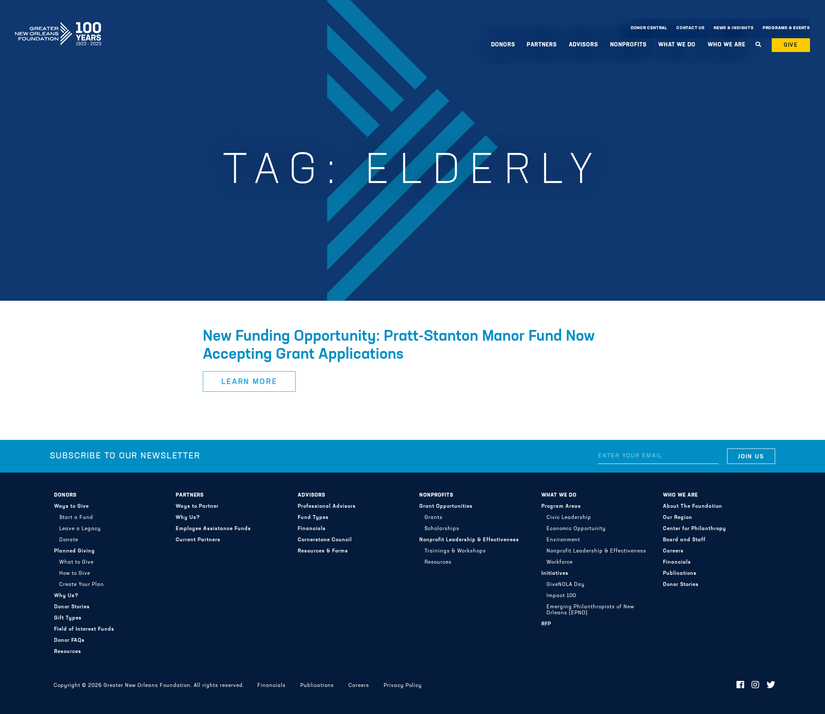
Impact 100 (561, 595)
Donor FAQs (69, 640)
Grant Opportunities (446, 506)
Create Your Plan (81, 584)
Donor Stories (72, 607)
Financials (312, 528)
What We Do (559, 495)
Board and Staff (684, 540)
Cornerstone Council (325, 540)
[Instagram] (756, 685)
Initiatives (554, 573)
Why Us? (66, 595)
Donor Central (649, 28)
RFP (546, 624)
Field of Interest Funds (84, 629)
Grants (434, 517)
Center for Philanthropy (694, 528)
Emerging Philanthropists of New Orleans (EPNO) (590, 610)
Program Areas (561, 506)
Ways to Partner (197, 506)
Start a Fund (76, 517)
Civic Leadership (569, 517)
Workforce (560, 562)
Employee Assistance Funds (213, 528)
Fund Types (313, 517)
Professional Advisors (327, 506)
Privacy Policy (403, 685)
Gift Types (68, 618)
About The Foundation (692, 506)
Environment (563, 540)
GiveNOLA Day (566, 584)
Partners (190, 495)
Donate (68, 540)
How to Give (74, 573)
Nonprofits (436, 495)
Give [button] (791, 45)
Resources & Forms (323, 551)
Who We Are (680, 495)
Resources (67, 651)
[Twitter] (771, 685)
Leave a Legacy (80, 528)
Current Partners (198, 540)
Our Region (677, 517)
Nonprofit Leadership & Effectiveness (469, 540)
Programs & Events (786, 28)
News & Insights (734, 28)
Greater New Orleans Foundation (58, 26)
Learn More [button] (249, 382)
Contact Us (690, 28)
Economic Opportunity (576, 528)
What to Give (76, 562)
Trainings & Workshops (455, 551)
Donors (65, 495)
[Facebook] (740, 685)
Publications (680, 573)
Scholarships (442, 528)
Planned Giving (74, 551)
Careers (673, 551)
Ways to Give (71, 506)
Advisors (311, 495)
